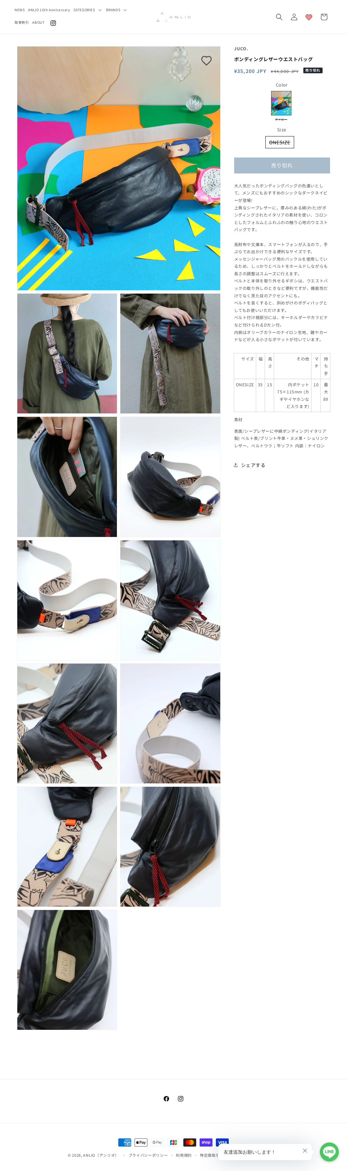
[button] (88, 9)
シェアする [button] (253, 465)
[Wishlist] (309, 17)
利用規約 (184, 1155)
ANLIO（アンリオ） (101, 1155)
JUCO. (243, 48)
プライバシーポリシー (148, 1155)
